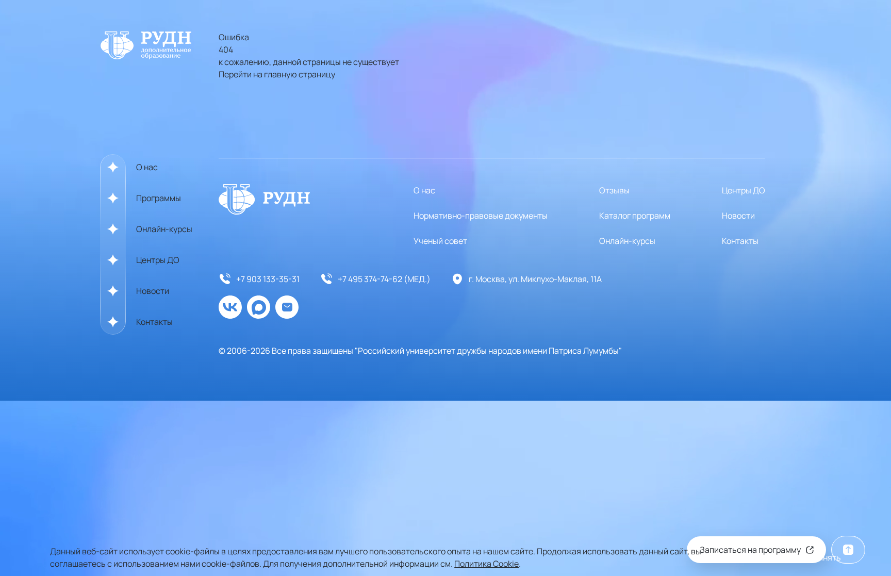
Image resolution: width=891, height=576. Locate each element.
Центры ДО (157, 260)
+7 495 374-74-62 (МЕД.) (384, 279)
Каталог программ (634, 215)
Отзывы (614, 190)
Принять (824, 557)
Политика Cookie (486, 563)
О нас (147, 167)
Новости (152, 291)
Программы (158, 198)
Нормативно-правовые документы (481, 215)
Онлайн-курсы (164, 229)
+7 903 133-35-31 (268, 279)
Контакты (154, 321)
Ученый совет (440, 240)
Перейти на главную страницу (277, 74)
